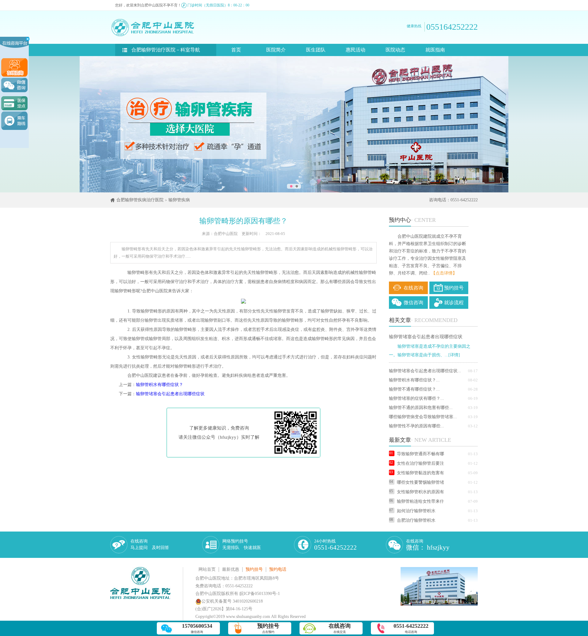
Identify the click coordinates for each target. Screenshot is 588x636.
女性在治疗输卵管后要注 (420, 463)
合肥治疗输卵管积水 (416, 520)
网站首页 (207, 569)
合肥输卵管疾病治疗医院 (140, 200)
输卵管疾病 (179, 200)
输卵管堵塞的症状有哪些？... (416, 398)
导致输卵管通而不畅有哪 (420, 454)
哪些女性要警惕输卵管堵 (420, 482)
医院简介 (276, 49)
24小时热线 (335, 545)
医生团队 (316, 49)
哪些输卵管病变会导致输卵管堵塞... (423, 417)
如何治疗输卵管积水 (416, 511)
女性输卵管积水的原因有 (420, 492)
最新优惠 (230, 569)
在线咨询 (413, 287)
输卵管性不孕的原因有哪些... (416, 426)
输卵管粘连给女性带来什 (420, 501)
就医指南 (435, 49)
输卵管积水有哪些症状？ (159, 384)
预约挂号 (454, 287)
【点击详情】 (444, 273)
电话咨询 (411, 628)
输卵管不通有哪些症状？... (414, 389)
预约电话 (277, 569)
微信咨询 (413, 302)
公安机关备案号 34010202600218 (232, 601)
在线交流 (340, 628)
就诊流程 (454, 302)
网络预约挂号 (241, 544)
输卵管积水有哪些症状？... (414, 380)
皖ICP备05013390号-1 (259, 593)
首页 (236, 49)
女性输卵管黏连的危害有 (420, 473)
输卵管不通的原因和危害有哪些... (421, 407)
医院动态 (395, 49)
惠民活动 (355, 49)
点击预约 (268, 628)
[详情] (454, 355)
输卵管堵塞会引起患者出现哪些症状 (170, 394)
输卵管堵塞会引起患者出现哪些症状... (425, 371)
